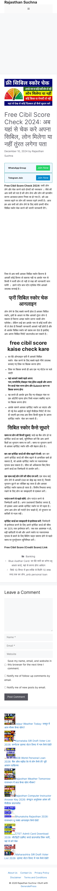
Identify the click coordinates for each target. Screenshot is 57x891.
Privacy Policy (42, 872)
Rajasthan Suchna (20, 2)
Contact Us (26, 872)
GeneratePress (28, 886)
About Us (12, 872)
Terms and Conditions (35, 877)
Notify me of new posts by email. (26, 687)
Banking (30, 556)
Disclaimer (15, 877)
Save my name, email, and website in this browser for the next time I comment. (30, 664)
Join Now (43, 167)
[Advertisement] (28, 44)
